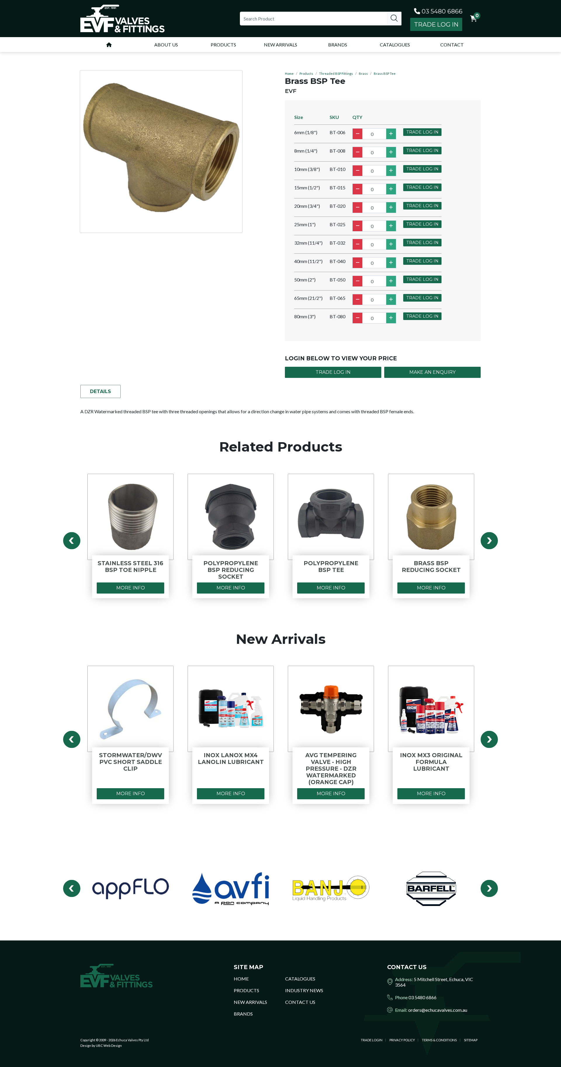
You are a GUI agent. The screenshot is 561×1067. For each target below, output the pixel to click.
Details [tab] (100, 391)
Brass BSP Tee (385, 73)
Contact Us (300, 1002)
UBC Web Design (109, 1045)
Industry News (304, 990)
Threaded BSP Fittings (336, 73)
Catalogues (300, 978)
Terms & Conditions (439, 1040)
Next (489, 540)
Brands (243, 1013)
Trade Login (371, 1040)
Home (289, 73)
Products (306, 73)
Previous (71, 540)
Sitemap (470, 1040)
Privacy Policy (402, 1040)
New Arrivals (250, 1002)
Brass (363, 73)
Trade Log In (436, 24)
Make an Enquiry (432, 372)
